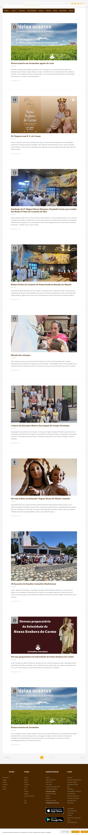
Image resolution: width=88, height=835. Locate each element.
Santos (48, 777)
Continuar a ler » (16, 80)
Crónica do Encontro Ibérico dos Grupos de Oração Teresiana (40, 425)
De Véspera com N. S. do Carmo (26, 136)
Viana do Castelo (29, 796)
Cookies (69, 815)
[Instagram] (75, 3)
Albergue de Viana (72, 784)
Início (68, 820)
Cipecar (48, 798)
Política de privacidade (74, 818)
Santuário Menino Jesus (74, 780)
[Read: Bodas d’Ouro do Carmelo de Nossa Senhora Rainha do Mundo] (44, 263)
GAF (68, 787)
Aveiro (26, 777)
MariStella (70, 803)
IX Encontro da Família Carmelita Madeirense (33, 584)
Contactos (70, 813)
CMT (25, 803)
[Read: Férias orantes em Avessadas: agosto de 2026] (44, 41)
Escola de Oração (51, 793)
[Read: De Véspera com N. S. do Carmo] (44, 114)
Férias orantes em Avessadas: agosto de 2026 (32, 63)
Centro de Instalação (65, 831)
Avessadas (6, 777)
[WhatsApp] (84, 3)
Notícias (13, 66)
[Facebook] (72, 3)
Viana (4, 789)
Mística (48, 796)
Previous (6, 757)
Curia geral (70, 808)
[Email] (81, 3)
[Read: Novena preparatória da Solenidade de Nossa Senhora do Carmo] (44, 635)
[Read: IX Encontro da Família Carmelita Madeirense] (44, 556)
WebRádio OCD (71, 800)
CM (25, 800)
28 (52, 757)
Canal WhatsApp (72, 822)
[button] (8, 11)
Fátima (5, 782)
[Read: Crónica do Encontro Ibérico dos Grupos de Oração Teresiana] (44, 404)
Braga (4, 780)
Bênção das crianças (20, 355)
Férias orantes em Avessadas (25, 727)
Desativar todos (75, 831)
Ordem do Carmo (51, 800)
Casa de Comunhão (51, 789)
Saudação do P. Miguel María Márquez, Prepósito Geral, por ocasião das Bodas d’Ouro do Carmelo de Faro (44, 210)
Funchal (5, 784)
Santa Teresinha (50, 780)
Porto (4, 787)
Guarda (26, 793)
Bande (26, 780)
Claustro (69, 777)
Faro (25, 789)
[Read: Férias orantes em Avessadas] (44, 706)
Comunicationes (72, 811)
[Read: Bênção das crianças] (44, 333)
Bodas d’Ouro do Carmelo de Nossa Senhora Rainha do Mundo (41, 284)
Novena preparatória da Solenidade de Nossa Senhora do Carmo (42, 656)
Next (83, 757)
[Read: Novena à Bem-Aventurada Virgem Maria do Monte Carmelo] (44, 477)
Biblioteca (70, 789)
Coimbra (26, 784)
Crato (26, 787)
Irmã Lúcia (49, 784)
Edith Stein (49, 782)
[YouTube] (78, 3)
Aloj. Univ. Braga (72, 782)
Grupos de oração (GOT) (53, 787)
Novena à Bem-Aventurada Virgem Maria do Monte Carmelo (40, 498)
